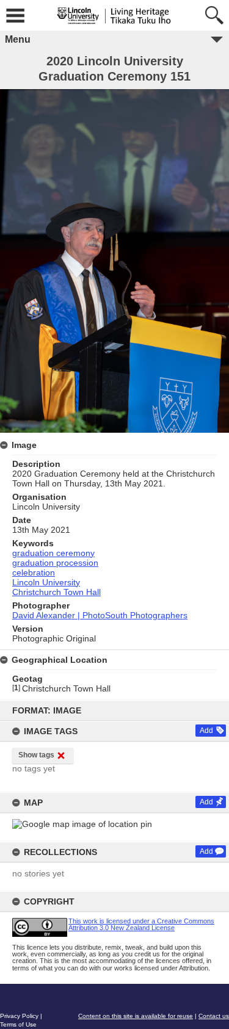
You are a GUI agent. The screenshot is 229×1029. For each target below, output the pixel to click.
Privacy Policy (19, 1016)
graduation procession (55, 563)
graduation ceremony (53, 553)
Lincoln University (46, 582)
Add (206, 730)
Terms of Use (18, 1024)
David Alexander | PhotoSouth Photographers (99, 615)
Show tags (36, 755)
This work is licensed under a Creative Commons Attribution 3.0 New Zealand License (141, 924)
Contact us (213, 1016)
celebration (33, 572)
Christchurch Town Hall (56, 592)
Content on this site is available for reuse (135, 1016)
